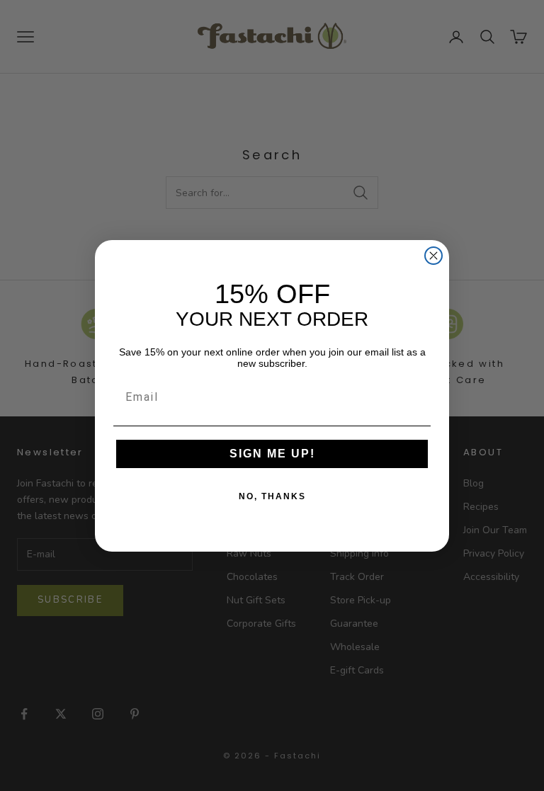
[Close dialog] (433, 255)
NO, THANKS (272, 496)
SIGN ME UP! (272, 454)
